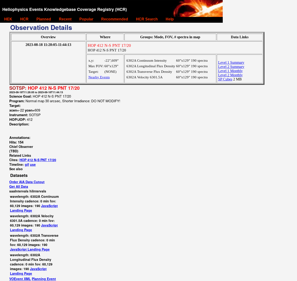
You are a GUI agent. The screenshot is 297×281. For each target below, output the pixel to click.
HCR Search (147, 19)
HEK (8, 19)
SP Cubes (225, 79)
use (33, 164)
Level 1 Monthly (230, 71)
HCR (24, 19)
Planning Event (44, 278)
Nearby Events (99, 77)
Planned (43, 19)
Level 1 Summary (231, 62)
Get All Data (18, 186)
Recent (65, 19)
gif (27, 164)
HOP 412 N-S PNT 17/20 (37, 159)
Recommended (114, 19)
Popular (86, 19)
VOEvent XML (20, 278)
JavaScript (49, 205)
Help (170, 19)
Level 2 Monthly (230, 75)
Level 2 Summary (231, 67)
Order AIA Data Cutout (27, 181)
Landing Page (21, 210)
